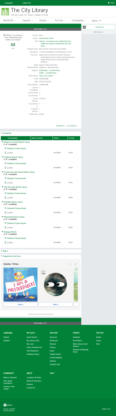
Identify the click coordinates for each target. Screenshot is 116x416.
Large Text (26, 3)
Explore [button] (27, 20)
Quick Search (32, 337)
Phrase (53, 347)
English (6, 337)
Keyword (53, 337)
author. (46, 38)
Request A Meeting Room (80, 351)
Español (6, 341)
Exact (52, 351)
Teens (98, 341)
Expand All (60, 126)
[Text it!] (5, 153)
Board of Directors (34, 381)
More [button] (95, 20)
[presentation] (20, 285)
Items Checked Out (34, 347)
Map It (5, 251)
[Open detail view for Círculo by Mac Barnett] (56, 285)
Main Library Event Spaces (80, 345)
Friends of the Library (8, 388)
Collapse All (72, 126)
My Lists (30, 344)
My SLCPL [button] (8, 20)
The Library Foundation (7, 382)
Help (52, 373)
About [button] (29, 373)
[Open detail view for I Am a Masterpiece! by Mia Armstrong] (20, 285)
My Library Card (33, 341)
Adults (98, 337)
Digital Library (55, 354)
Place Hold (100, 27)
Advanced (54, 341)
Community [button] (78, 20)
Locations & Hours (34, 377)
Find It (20, 304)
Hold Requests (33, 351)
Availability (7, 133)
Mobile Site (106, 409)
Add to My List (98, 32)
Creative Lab (55, 364)
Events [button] (43, 20)
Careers (30, 384)
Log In (112, 3)
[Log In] (109, 3)
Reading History (33, 354)
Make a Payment (10, 377)
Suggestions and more (12, 256)
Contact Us (31, 388)
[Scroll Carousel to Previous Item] (70, 264)
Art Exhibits (77, 341)
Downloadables (56, 358)
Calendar (76, 337)
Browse (53, 344)
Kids (98, 344)
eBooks (53, 361)
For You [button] (59, 20)
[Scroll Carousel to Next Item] (75, 264)
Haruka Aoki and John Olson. (55, 43)
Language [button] (7, 333)
